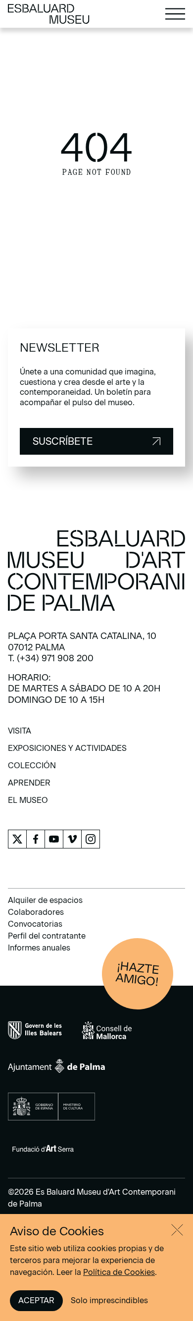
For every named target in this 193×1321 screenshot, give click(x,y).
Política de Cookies (119, 1272)
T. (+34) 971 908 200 (51, 658)
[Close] (177, 1230)
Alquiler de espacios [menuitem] (45, 900)
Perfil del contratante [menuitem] (47, 936)
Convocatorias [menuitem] (35, 924)
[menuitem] (19, 734)
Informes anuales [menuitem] (39, 947)
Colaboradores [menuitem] (36, 912)
